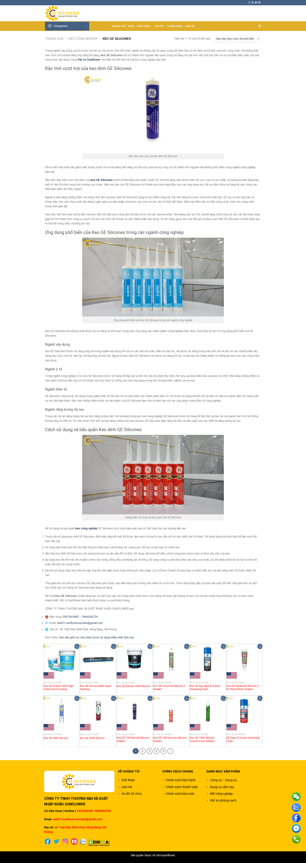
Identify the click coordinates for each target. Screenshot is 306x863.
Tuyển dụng (175, 26)
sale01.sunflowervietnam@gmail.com (80, 623)
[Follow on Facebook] (249, 2)
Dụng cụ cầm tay (222, 787)
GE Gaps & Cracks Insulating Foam (242, 739)
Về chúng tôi (129, 771)
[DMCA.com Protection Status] (99, 841)
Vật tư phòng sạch (223, 800)
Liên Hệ (189, 26)
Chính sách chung (177, 771)
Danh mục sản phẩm (223, 771)
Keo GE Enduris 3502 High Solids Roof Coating (58, 688)
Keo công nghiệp (83, 38)
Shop (131, 26)
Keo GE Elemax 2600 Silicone (133, 686)
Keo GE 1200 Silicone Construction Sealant (202, 739)
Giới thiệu (143, 26)
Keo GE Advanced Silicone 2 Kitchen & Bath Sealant (242, 688)
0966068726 (90, 616)
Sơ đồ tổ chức (131, 794)
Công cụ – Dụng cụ (223, 780)
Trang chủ (119, 26)
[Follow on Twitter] (256, 2)
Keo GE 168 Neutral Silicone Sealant (133, 739)
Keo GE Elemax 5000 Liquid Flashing (95, 688)
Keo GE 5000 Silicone (56, 738)
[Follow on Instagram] (252, 2)
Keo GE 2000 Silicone (92, 738)
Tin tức (160, 26)
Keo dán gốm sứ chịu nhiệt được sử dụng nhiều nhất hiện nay (96, 637)
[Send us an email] (259, 2)
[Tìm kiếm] (259, 26)
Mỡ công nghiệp (221, 794)
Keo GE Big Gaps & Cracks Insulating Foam (205, 688)
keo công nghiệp (86, 528)
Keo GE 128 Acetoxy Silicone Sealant (170, 739)
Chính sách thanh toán (182, 787)
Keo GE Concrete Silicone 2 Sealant (169, 688)
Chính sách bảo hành (181, 780)
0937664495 (71, 616)
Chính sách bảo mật (180, 794)
